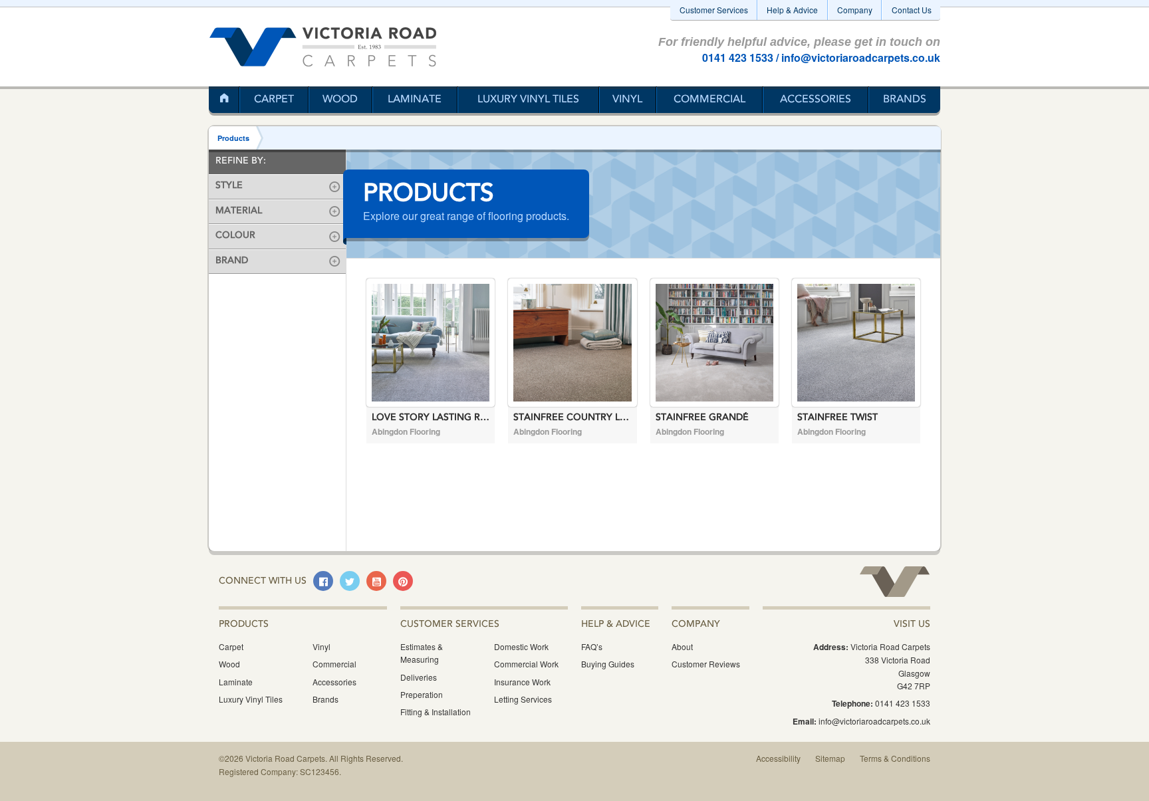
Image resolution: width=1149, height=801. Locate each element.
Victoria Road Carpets (323, 47)
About (682, 646)
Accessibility (778, 758)
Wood (340, 99)
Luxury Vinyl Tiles (528, 99)
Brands (904, 99)
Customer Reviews (706, 663)
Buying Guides (607, 663)
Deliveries (418, 677)
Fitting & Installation (435, 711)
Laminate (415, 99)
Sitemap (830, 758)
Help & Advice (792, 9)
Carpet (274, 99)
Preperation (421, 694)
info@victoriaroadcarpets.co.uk (860, 57)
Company (854, 9)
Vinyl (627, 99)
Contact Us (912, 9)
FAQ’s (591, 646)
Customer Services (714, 9)
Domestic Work (521, 646)
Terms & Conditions (895, 758)
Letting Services (523, 699)
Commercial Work (526, 663)
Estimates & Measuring (421, 653)
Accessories (815, 99)
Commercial (709, 99)
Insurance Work (522, 681)
